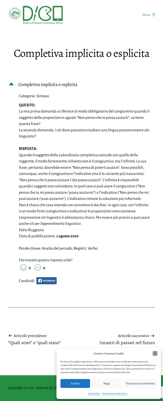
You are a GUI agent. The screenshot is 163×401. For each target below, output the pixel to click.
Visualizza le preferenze (140, 383)
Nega (106, 383)
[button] (155, 353)
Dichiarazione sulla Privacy (114, 393)
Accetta (75, 383)
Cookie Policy (94, 393)
